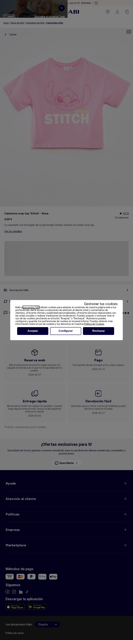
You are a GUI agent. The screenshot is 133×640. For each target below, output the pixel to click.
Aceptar (33, 330)
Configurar (66, 330)
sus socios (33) (31, 307)
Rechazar (98, 330)
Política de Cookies (94, 324)
